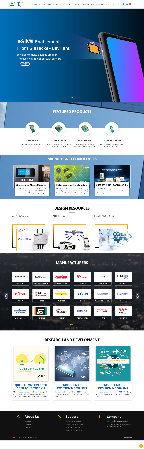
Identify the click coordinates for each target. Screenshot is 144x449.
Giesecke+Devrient (41, 284)
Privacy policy (21, 437)
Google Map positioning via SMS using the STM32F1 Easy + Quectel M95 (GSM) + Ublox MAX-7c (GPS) (113, 386)
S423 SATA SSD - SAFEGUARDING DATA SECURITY (112, 185)
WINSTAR (123, 318)
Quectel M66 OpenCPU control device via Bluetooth (31, 386)
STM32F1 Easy (58, 140)
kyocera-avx (123, 284)
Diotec (41, 301)
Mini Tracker (59, 216)
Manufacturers (72, 262)
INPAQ (103, 318)
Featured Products (72, 111)
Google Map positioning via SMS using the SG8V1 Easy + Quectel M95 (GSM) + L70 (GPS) (72, 386)
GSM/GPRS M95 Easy (112, 140)
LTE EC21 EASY (32, 140)
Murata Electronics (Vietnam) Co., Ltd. (62, 284)
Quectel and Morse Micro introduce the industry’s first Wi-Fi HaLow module (32, 185)
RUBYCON (61, 301)
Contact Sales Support (73, 421)
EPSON (82, 301)
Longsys (82, 284)
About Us (28, 421)
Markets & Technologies (72, 158)
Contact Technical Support (75, 424)
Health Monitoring (104, 216)
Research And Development (72, 339)
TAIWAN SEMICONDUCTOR (103, 301)
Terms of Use (32, 437)
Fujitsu (20, 301)
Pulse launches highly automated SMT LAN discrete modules (72, 185)
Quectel (20, 284)
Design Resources (72, 208)
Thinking (41, 318)
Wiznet (62, 318)
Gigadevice (103, 284)
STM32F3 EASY (85, 140)
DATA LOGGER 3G (20, 216)
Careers (27, 427)
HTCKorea (123, 301)
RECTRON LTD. (82, 318)
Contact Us (28, 424)
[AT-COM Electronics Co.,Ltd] (16, 2)
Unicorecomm (20, 318)
